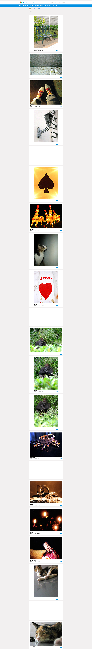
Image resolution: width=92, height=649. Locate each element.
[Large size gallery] (29, 11)
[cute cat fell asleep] (46, 634)
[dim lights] (46, 520)
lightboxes (53, 5)
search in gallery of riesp (69, 3)
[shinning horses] (46, 216)
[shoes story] (46, 64)
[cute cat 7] (46, 581)
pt (54, 2)
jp (59, 2)
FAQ (45, 5)
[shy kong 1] (46, 411)
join (22, 5)
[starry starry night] (46, 548)
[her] (46, 92)
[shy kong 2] (46, 373)
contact (57, 5)
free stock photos (31, 3)
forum (38, 5)
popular (32, 5)
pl (55, 2)
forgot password (42, 5)
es (53, 2)
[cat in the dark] (46, 250)
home (20, 5)
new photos (29, 5)
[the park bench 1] (46, 32)
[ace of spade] (46, 183)
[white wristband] (46, 444)
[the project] (46, 492)
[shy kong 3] (46, 340)
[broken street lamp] (46, 126)
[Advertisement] (46, 154)
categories (24, 5)
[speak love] (46, 287)
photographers (49, 5)
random (35, 5)
